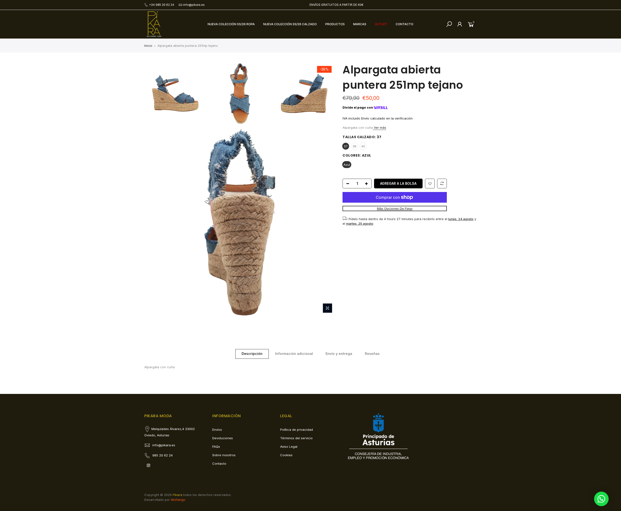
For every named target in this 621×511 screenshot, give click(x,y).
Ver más (379, 127)
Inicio (148, 46)
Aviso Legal (288, 446)
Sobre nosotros (224, 455)
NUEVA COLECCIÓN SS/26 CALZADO (290, 24)
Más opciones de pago (394, 209)
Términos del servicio (296, 438)
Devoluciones (222, 438)
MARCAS (359, 24)
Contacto (219, 463)
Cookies (286, 455)
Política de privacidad (296, 429)
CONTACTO (404, 24)
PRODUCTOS (335, 24)
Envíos (217, 429)
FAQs (216, 446)
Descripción (252, 353)
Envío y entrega (339, 353)
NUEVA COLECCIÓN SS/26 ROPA (231, 24)
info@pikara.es (194, 5)
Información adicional (294, 353)
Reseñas (372, 353)
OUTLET (381, 24)
